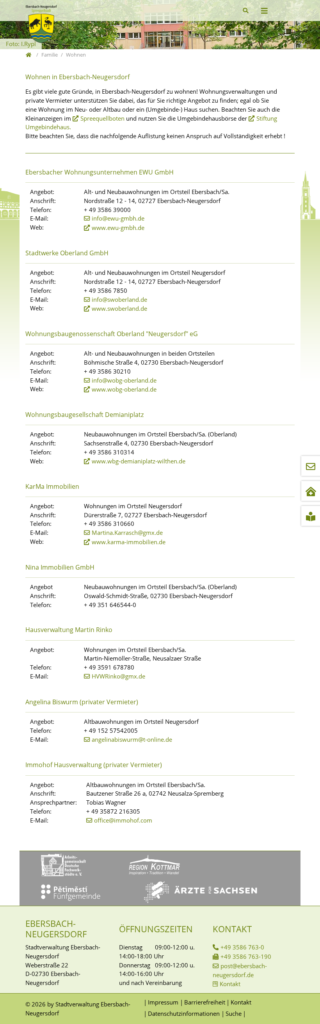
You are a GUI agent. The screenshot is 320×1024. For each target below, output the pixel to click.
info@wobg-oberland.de (124, 380)
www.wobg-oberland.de (124, 389)
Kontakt (230, 984)
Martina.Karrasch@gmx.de (127, 532)
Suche (233, 1013)
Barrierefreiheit (204, 1002)
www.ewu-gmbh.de (118, 228)
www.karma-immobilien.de (128, 542)
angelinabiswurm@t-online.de (132, 739)
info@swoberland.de (119, 299)
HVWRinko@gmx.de (118, 676)
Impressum (163, 1002)
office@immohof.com (123, 820)
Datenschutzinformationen (184, 1013)
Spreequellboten (102, 118)
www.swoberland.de (119, 308)
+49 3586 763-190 (245, 956)
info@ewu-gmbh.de (118, 218)
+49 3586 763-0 (242, 947)
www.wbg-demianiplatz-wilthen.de (138, 461)
